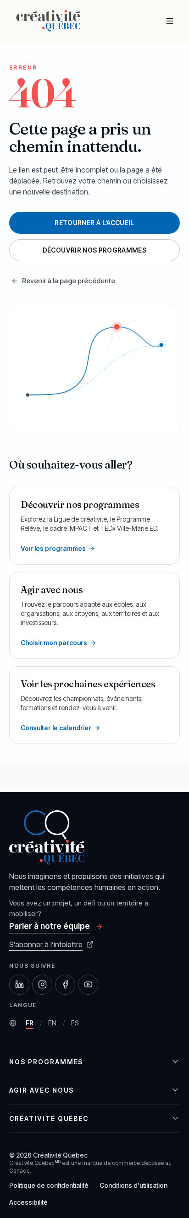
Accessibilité (28, 1202)
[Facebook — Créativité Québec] (65, 985)
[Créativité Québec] (48, 21)
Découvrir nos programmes (94, 250)
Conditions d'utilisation (133, 1185)
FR (31, 1025)
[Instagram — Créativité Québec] (42, 985)
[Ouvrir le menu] (170, 21)
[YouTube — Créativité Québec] (88, 985)
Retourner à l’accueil (94, 222)
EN (54, 1025)
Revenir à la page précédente (68, 280)
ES (76, 1025)
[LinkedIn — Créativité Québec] (19, 985)
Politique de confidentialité (49, 1185)
